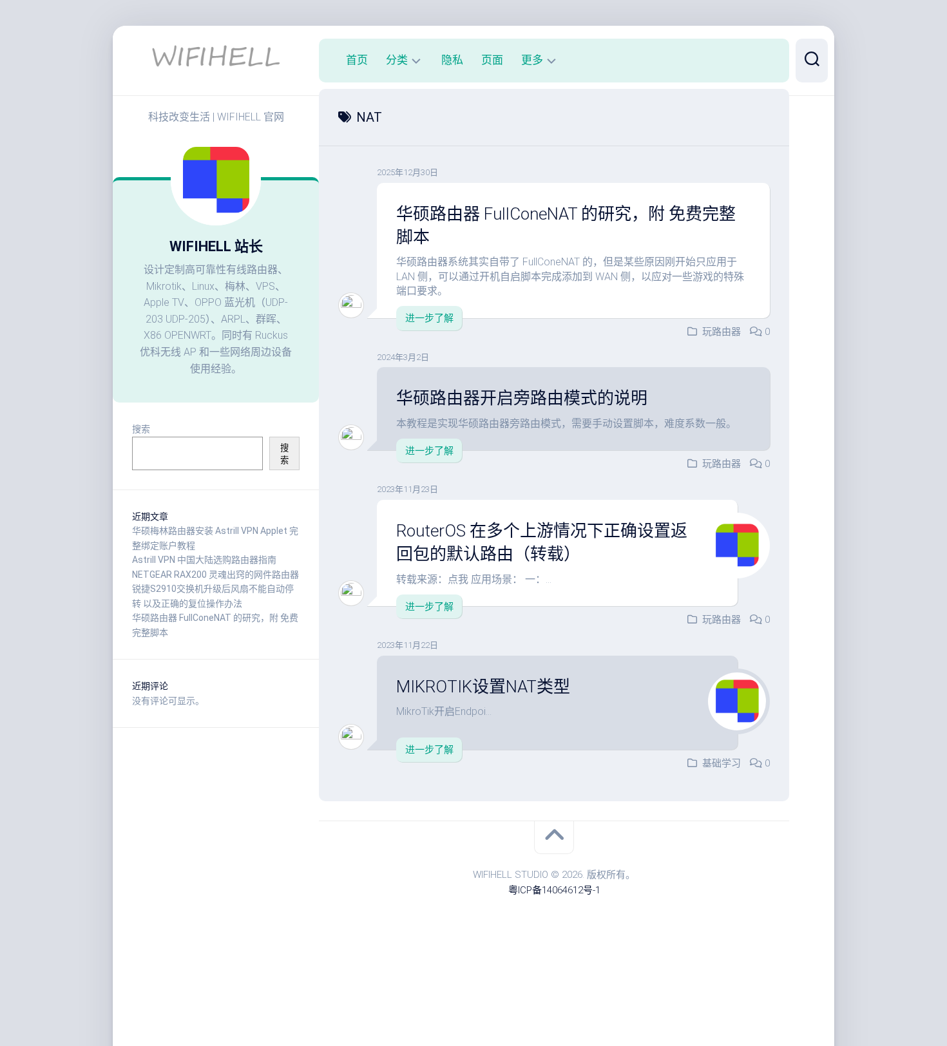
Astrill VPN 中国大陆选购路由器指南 (204, 560)
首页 (357, 59)
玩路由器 (721, 332)
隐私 (452, 59)
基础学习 (721, 763)
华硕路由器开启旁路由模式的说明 (521, 398)
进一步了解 (429, 318)
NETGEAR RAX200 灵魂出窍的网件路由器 (215, 574)
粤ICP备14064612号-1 (554, 890)
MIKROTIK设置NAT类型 (483, 686)
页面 (492, 59)
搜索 (141, 429)
